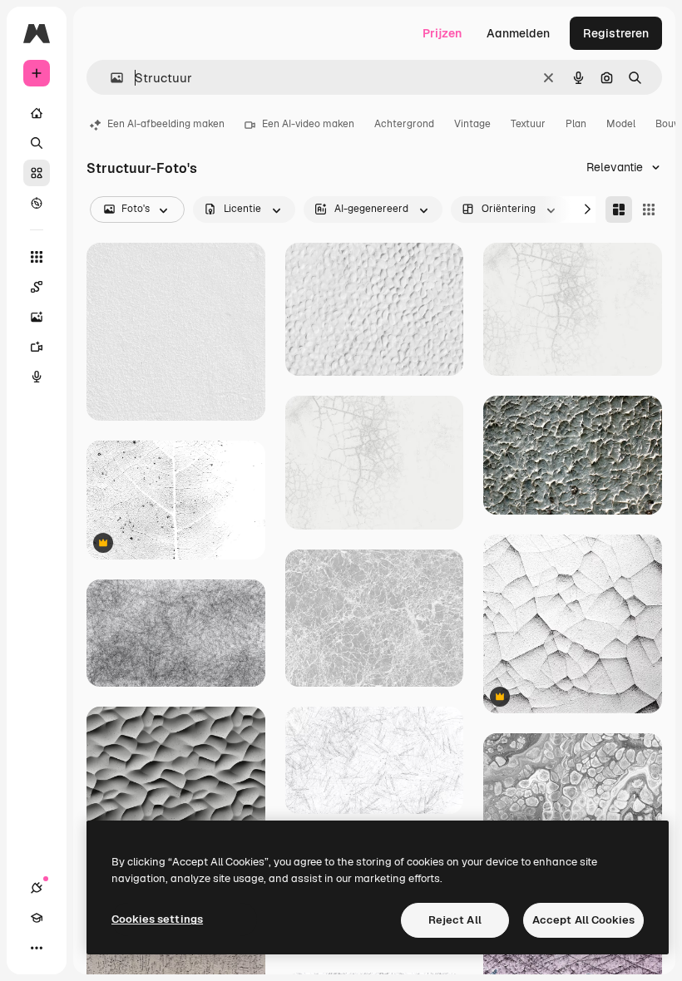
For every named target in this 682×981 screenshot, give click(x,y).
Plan (576, 124)
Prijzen (442, 33)
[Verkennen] (36, 203)
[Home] (36, 113)
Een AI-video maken (308, 124)
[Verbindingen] (36, 888)
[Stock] (36, 173)
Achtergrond (404, 124)
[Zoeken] (36, 143)
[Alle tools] (36, 257)
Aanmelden (518, 33)
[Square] (648, 209)
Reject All (455, 920)
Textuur (528, 124)
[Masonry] (618, 209)
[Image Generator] (36, 316)
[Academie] (36, 918)
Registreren (616, 33)
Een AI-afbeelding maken (166, 124)
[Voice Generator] (36, 376)
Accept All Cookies (583, 920)
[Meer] (36, 947)
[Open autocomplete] (110, 77)
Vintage (472, 124)
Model (620, 124)
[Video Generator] (36, 346)
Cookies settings (157, 919)
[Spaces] (36, 287)
